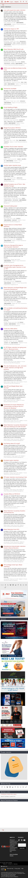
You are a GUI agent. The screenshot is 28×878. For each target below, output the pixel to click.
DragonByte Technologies (8, 874)
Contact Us (10, 864)
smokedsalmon (7, 259)
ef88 (5, 140)
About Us (5, 864)
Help (22, 868)
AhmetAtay (6, 120)
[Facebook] (19, 840)
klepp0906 (6, 341)
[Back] (20, 1)
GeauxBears (6, 472)
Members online (5, 792)
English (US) (4, 866)
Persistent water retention (11, 460)
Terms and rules (10, 868)
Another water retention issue (12, 165)
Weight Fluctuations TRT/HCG (12, 128)
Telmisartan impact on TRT (11, 29)
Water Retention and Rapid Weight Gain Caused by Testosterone (15, 288)
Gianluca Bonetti (7, 456)
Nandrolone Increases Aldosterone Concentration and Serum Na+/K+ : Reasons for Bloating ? (14, 406)
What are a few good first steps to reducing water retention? (13, 246)
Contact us (3, 868)
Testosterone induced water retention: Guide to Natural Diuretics (15, 547)
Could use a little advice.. (11, 328)
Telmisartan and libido (10, 88)
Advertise (15, 864)
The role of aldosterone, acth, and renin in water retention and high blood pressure (15, 367)
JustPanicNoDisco (7, 198)
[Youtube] (24, 840)
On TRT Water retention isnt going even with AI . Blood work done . (15, 348)
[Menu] (2, 1)
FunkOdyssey (4, 794)
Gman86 (5, 322)
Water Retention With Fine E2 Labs (13, 49)
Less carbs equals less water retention (14, 10)
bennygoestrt (7, 101)
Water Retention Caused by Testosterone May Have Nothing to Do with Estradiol (15, 425)
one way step (6, 542)
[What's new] (23, 1)
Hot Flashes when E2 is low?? (12, 443)
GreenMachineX (7, 61)
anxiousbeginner (7, 82)
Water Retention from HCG (11, 529)
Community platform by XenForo (12, 872)
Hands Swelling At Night (10, 107)
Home (2, 869)
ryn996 (5, 301)
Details (14, 874)
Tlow (5, 218)
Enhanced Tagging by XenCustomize (8, 875)
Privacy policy (17, 868)
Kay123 (5, 361)
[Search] (26, 1)
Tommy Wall (6, 579)
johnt (5, 400)
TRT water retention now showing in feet (15, 477)
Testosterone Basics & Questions (11, 401)
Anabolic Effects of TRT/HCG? (12, 494)
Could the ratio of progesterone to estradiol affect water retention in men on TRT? (15, 267)
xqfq (5, 281)
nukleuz (14, 794)
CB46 (5, 178)
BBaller (5, 506)
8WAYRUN (16, 876)
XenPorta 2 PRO (4, 876)
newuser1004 (10, 794)
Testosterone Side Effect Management (16, 65)
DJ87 (5, 239)
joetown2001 (6, 41)
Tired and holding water (10, 206)
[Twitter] (22, 840)
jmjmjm (5, 159)
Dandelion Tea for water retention (13, 146)
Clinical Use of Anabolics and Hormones (12, 421)
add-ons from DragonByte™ (17, 873)
